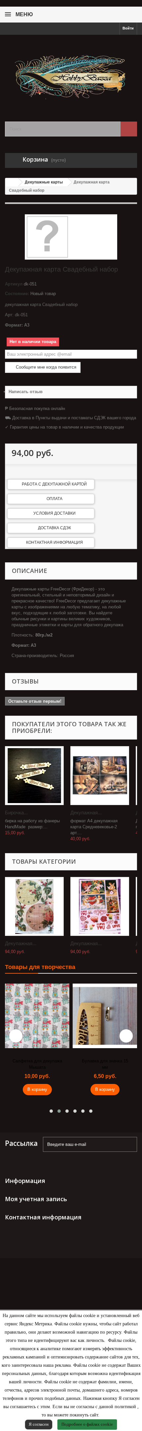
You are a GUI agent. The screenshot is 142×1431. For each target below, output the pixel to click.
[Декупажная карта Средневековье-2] (99, 775)
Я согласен (39, 1424)
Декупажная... (86, 812)
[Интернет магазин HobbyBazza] (71, 72)
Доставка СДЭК (54, 528)
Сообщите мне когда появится (45, 367)
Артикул (13, 283)
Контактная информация (54, 542)
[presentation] (15, 1036)
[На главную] (12, 182)
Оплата (54, 498)
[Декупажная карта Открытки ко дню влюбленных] (99, 906)
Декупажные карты (44, 182)
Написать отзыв (26, 391)
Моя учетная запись (36, 1199)
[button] (51, 1111)
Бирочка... (16, 812)
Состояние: (17, 293)
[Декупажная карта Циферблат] (34, 906)
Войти (128, 28)
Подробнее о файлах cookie (87, 1424)
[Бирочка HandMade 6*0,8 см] (34, 775)
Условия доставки (54, 513)
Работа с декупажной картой (54, 484)
